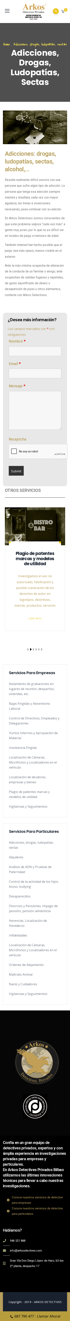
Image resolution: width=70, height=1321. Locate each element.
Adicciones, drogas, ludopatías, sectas (31, 845)
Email (15, 364)
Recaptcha (17, 439)
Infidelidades (18, 935)
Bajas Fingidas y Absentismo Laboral (29, 706)
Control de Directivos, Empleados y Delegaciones (34, 720)
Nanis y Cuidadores (23, 984)
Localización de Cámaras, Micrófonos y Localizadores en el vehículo (33, 762)
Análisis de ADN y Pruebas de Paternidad (30, 869)
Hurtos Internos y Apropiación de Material (33, 735)
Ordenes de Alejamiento (26, 965)
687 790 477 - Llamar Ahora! (37, 1316)
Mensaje (17, 386)
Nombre (17, 341)
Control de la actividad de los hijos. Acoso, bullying (34, 884)
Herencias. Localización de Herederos (28, 923)
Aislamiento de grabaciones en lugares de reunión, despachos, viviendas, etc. (32, 689)
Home (6, 44)
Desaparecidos (20, 896)
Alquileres (16, 857)
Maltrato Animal (20, 974)
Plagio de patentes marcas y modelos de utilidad (29, 794)
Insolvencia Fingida (23, 748)
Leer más (60, 607)
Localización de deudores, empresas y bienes (27, 779)
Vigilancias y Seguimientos (28, 806)
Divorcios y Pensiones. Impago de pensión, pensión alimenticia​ (33, 908)
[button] (63, 12)
